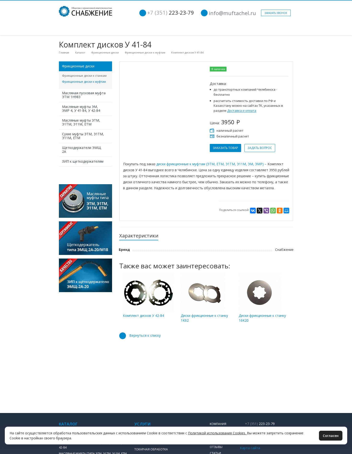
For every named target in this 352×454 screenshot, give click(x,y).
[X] (259, 210)
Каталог (68, 424)
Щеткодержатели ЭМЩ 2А (81, 149)
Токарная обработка (151, 449)
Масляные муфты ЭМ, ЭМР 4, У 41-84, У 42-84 (81, 108)
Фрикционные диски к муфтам (84, 82)
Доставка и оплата (241, 110)
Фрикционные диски (78, 66)
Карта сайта (250, 448)
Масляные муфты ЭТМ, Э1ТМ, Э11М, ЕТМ (81, 122)
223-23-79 (170, 12)
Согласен (331, 435)
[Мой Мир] (286, 210)
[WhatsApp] (273, 210)
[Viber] (266, 210)
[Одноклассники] (280, 210)
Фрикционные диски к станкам (84, 76)
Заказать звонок (276, 13)
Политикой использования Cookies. (217, 433)
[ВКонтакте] (253, 210)
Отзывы (216, 447)
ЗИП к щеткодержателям (82, 161)
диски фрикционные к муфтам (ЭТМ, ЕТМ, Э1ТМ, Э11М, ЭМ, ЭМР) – (211, 164)
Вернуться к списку (145, 335)
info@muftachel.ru (232, 13)
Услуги (142, 424)
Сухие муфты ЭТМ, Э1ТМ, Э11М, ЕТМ (83, 136)
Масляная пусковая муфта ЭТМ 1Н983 (84, 95)
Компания (218, 424)
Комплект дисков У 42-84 (143, 315)
